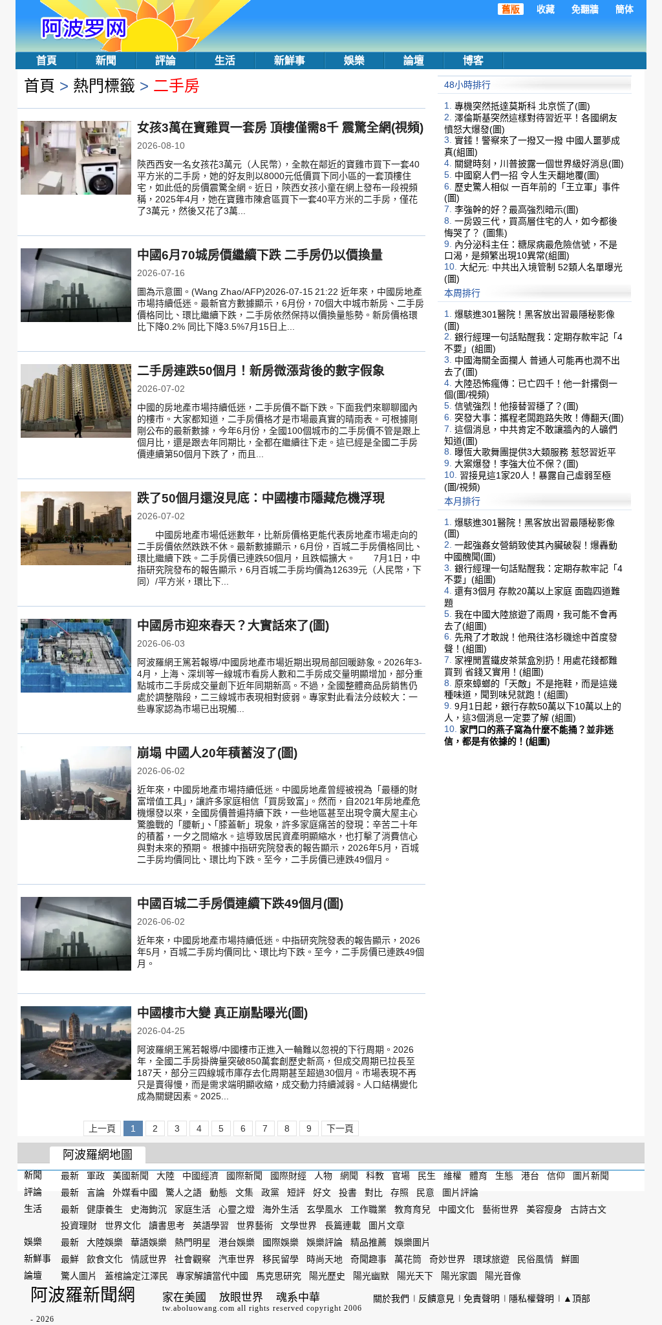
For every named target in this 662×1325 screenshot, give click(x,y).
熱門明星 (193, 1242)
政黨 (270, 1192)
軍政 (96, 1175)
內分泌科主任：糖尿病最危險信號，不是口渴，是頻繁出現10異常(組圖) (530, 250)
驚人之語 (184, 1192)
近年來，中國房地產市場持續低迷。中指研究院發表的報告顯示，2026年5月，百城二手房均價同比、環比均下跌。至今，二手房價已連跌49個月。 (280, 952)
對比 (374, 1192)
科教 (375, 1175)
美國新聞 (130, 1175)
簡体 (624, 9)
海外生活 (280, 1208)
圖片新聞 (591, 1175)
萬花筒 (408, 1259)
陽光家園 (459, 1276)
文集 (244, 1192)
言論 (96, 1192)
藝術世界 (500, 1208)
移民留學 (280, 1259)
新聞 (106, 60)
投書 (348, 1192)
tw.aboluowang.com (198, 1308)
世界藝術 (255, 1225)
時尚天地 (324, 1259)
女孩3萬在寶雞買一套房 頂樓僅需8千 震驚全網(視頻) (280, 128)
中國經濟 (200, 1175)
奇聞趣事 (368, 1259)
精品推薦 (368, 1242)
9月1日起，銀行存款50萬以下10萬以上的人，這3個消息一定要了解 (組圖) (532, 712)
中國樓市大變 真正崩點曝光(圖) (222, 1013)
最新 (70, 1175)
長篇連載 (343, 1225)
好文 (322, 1192)
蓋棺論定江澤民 (136, 1276)
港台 (530, 1175)
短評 (296, 1192)
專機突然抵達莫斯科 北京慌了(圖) (522, 106)
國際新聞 (244, 1175)
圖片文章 (386, 1225)
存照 (399, 1192)
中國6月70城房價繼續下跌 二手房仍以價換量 (260, 255)
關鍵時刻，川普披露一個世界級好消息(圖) (539, 163)
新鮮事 (289, 60)
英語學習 (211, 1225)
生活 (225, 60)
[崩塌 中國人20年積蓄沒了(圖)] (76, 784)
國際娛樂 (280, 1242)
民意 (425, 1192)
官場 (401, 1175)
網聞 (349, 1175)
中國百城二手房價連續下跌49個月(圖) (240, 903)
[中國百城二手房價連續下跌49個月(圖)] (76, 935)
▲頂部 (576, 1298)
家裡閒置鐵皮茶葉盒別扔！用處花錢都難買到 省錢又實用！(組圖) (530, 666)
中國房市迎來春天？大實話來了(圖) (233, 625)
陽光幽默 (371, 1276)
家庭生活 (193, 1208)
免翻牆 (585, 9)
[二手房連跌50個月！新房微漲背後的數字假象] (76, 402)
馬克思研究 (278, 1276)
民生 (427, 1175)
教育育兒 (412, 1208)
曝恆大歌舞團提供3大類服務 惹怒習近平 (535, 452)
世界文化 (123, 1225)
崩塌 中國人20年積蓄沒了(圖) (217, 753)
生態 (504, 1175)
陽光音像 (503, 1276)
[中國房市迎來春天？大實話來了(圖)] (76, 657)
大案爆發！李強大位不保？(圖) (516, 463)
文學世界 (299, 1225)
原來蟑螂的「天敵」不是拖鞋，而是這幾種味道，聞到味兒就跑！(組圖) (530, 689)
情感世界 (149, 1259)
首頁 (46, 60)
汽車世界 (237, 1259)
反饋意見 (436, 1298)
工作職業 (368, 1208)
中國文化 (456, 1208)
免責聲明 (482, 1298)
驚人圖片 (79, 1276)
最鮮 (70, 1259)
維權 (452, 1175)
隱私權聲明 (531, 1298)
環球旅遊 (491, 1259)
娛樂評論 (324, 1242)
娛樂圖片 (412, 1242)
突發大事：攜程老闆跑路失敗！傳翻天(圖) (539, 418)
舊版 (511, 9)
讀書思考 (167, 1225)
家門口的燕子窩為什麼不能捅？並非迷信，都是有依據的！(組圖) (529, 735)
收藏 (546, 9)
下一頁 (340, 1128)
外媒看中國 (135, 1192)
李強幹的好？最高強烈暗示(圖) (516, 209)
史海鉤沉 (149, 1208)
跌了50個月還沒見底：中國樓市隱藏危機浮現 (261, 498)
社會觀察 (193, 1259)
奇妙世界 (447, 1259)
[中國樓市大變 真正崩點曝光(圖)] (76, 1044)
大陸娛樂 (105, 1242)
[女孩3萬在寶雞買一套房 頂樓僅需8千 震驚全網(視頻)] (76, 159)
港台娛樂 (237, 1242)
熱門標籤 (104, 85)
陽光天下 (415, 1276)
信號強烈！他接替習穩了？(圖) (516, 406)
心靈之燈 (237, 1208)
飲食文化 (105, 1259)
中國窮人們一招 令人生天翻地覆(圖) (526, 175)
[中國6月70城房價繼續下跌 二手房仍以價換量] (76, 286)
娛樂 (354, 60)
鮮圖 (570, 1259)
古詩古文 (588, 1208)
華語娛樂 (149, 1242)
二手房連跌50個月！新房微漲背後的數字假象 (261, 371)
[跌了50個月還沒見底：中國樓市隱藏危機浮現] (76, 529)
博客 (473, 60)
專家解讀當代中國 (212, 1276)
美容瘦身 (544, 1208)
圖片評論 (460, 1192)
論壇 (413, 60)
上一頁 (102, 1128)
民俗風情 (535, 1259)
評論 (165, 60)
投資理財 (79, 1225)
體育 (478, 1175)
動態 (218, 1192)
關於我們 (391, 1298)
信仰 (556, 1175)
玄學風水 (324, 1208)
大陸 (165, 1175)
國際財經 (288, 1175)
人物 (323, 1175)
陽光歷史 (327, 1276)
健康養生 (105, 1208)
